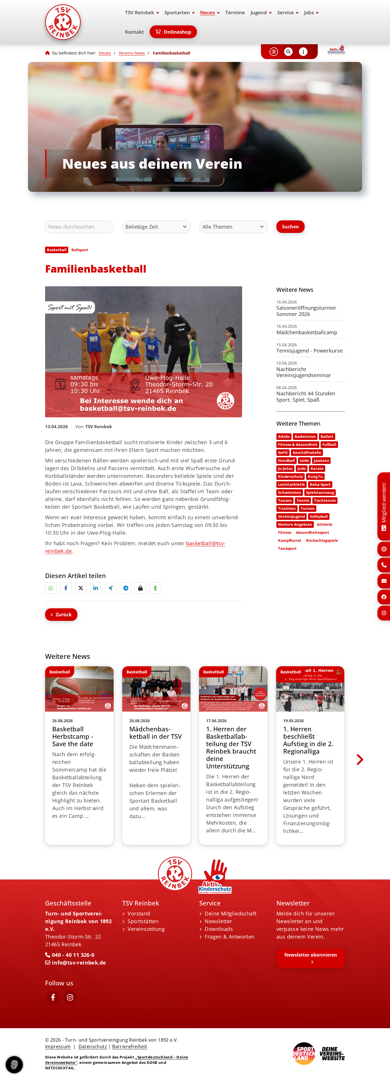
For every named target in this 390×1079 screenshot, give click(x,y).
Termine (235, 12)
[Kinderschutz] (336, 49)
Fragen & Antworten (229, 936)
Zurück (64, 614)
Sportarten (177, 12)
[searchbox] (79, 226)
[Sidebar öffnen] (303, 51)
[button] (50, 588)
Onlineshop (177, 32)
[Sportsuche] (384, 549)
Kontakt (134, 32)
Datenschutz (93, 1046)
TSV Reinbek (139, 12)
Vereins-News (132, 53)
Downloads (219, 928)
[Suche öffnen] (288, 51)
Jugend (259, 12)
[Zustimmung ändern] (14, 1064)
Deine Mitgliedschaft (230, 913)
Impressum (58, 1046)
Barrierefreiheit (129, 1046)
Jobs (309, 12)
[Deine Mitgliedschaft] (383, 527)
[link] (79, 755)
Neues (207, 12)
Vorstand (139, 913)
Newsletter (218, 921)
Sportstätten (143, 921)
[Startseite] (79, 22)
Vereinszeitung (146, 928)
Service (285, 12)
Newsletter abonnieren (310, 955)
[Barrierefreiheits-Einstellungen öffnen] (274, 51)
